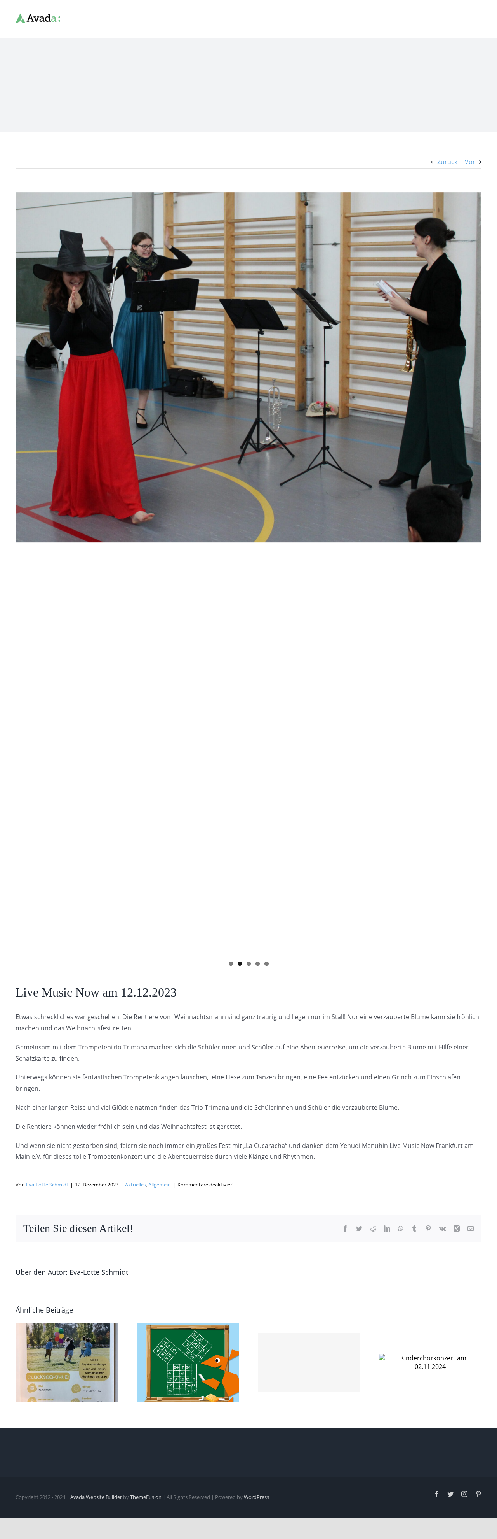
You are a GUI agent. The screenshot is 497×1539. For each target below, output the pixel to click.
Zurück (447, 162)
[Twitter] (359, 1228)
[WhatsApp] (400, 1228)
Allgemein (159, 1184)
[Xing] (457, 1228)
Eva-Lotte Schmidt (47, 1184)
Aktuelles (135, 1184)
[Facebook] (345, 1228)
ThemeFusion (146, 1496)
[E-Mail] (470, 1228)
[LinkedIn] (387, 1228)
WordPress (256, 1496)
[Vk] (442, 1228)
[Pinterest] (428, 1228)
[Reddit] (373, 1228)
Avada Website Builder (96, 1496)
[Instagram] (464, 1494)
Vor (470, 162)
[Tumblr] (414, 1228)
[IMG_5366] (248, 367)
